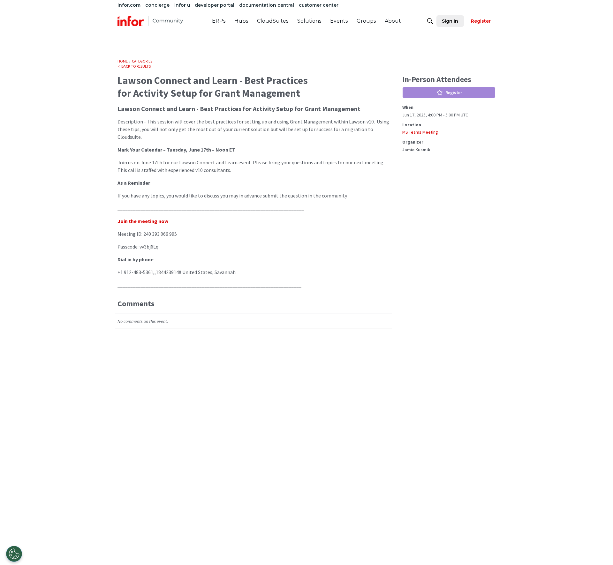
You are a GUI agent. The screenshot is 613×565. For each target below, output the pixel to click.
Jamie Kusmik (416, 149)
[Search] (430, 21)
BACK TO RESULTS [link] (136, 66)
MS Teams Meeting (420, 132)
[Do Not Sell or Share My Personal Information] (14, 554)
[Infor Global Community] (150, 21)
